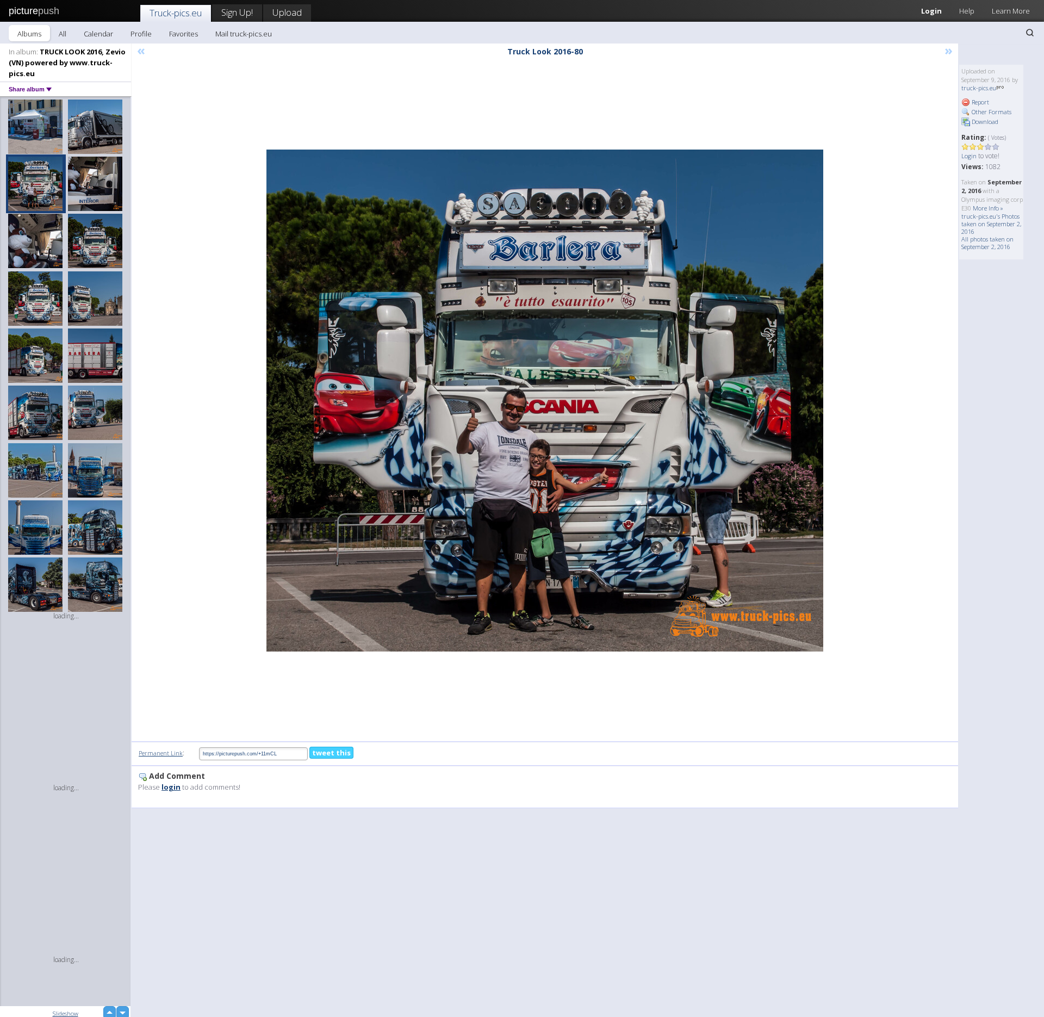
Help (966, 11)
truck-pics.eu (978, 88)
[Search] (1030, 32)
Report (979, 102)
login (171, 787)
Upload (287, 12)
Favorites (183, 34)
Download (984, 121)
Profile (141, 34)
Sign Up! (237, 12)
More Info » (988, 208)
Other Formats (990, 112)
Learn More (1011, 11)
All (62, 34)
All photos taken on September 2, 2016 (987, 243)
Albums (29, 34)
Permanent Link (161, 753)
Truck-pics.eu (176, 13)
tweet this (331, 753)
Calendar (98, 34)
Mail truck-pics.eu (243, 34)
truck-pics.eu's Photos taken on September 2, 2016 (991, 223)
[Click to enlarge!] (544, 401)
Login (931, 11)
